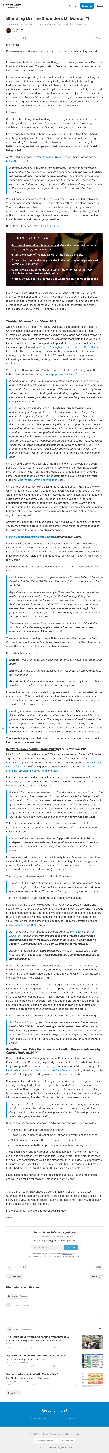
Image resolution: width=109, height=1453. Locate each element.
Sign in (100, 6)
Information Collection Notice (53, 1256)
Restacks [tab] (24, 1296)
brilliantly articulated (18, 161)
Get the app (67, 1440)
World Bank (76, 931)
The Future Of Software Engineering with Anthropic (37, 1336)
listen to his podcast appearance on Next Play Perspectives (41, 1070)
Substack (41, 1447)
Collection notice (71, 1434)
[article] (54, 1342)
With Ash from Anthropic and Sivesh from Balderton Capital (33, 1340)
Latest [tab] (16, 1329)
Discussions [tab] (27, 1329)
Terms (60, 1434)
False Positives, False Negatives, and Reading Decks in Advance (51, 1049)
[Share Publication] (76, 6)
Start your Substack (47, 1440)
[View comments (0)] (18, 38)
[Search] (70, 6)
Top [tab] (9, 1329)
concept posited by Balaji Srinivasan (66, 374)
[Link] (2, 321)
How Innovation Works (49, 157)
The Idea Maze (16, 321)
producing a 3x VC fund (33, 770)
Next (94, 1276)
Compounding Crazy (25, 925)
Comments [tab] (12, 1296)
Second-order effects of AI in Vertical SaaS (32, 1374)
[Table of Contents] (3, 726)
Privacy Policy (74, 1256)
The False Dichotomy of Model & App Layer (26, 1359)
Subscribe (87, 6)
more (56, 770)
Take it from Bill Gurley (45, 226)
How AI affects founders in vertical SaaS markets (28, 1378)
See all (11, 1392)
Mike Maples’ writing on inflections (38, 479)
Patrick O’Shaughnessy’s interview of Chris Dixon (68, 347)
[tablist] (17, 1296)
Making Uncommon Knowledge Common (31, 536)
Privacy (53, 1434)
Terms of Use (67, 1253)
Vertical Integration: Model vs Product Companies (36, 1355)
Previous (16, 1276)
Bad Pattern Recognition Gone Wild (31, 749)
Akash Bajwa (17, 29)
